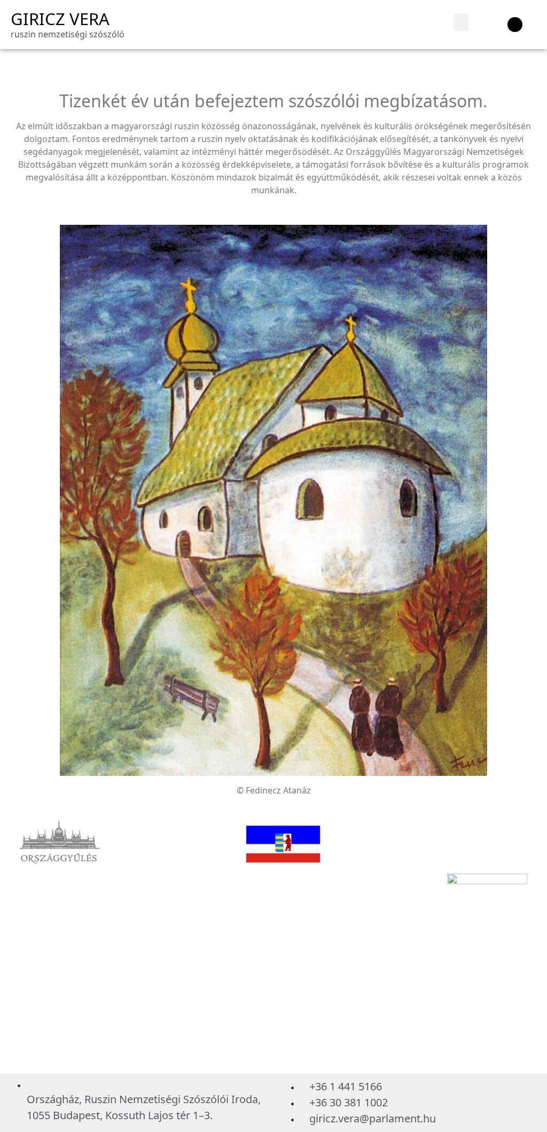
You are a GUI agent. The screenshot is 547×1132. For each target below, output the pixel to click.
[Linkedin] (514, 24)
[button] (461, 22)
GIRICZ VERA (60, 18)
